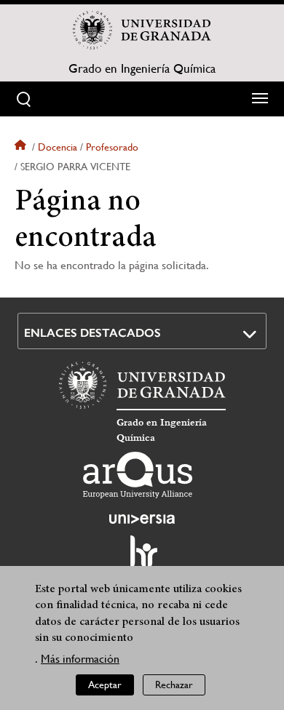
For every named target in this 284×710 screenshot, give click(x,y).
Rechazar (174, 684)
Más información (80, 659)
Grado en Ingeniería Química (142, 68)
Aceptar (105, 684)
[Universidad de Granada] (142, 29)
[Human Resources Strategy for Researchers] (142, 558)
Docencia (57, 147)
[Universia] (142, 518)
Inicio (22, 147)
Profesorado (112, 147)
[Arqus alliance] (137, 475)
